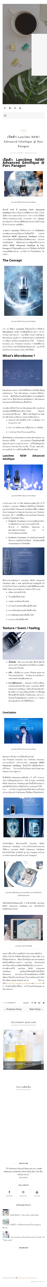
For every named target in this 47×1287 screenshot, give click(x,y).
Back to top (37, 1282)
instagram (23, 1196)
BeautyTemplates (28, 1278)
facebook (9, 1196)
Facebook (10, 983)
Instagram (26, 983)
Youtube (38, 983)
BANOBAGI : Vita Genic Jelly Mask (24, 1215)
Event (23, 130)
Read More (23, 1177)
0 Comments (10, 1003)
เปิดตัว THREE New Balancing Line (20, 1065)
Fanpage (18, 983)
